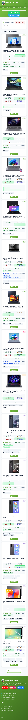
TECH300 (7, 147)
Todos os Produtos (7, 706)
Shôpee (6, 653)
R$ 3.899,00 (16, 145)
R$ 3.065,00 (17, 318)
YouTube (6, 687)
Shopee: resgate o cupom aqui (11, 230)
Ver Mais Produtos (15, 671)
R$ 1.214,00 (17, 527)
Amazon (6, 145)
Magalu (5, 69)
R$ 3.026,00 (17, 228)
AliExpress (6, 62)
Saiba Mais (14, 73)
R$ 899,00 (17, 613)
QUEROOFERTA (8, 106)
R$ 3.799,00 (17, 104)
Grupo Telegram (14, 15)
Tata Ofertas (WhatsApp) (8, 695)
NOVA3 (6, 187)
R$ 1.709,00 (17, 570)
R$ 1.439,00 (17, 442)
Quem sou (5, 704)
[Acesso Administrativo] (2, 718)
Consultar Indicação (7, 708)
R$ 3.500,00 (16, 273)
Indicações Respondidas (8, 710)
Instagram (13, 687)
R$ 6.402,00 (17, 361)
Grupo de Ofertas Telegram (9, 699)
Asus (5, 358)
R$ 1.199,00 (16, 487)
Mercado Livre (7, 104)
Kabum (11, 193)
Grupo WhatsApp (14, 12)
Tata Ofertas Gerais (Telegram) (10, 693)
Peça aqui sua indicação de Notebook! (14, 10)
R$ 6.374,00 (17, 358)
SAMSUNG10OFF (8, 572)
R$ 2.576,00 (17, 653)
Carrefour (12, 449)
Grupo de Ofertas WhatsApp (9, 697)
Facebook (21, 687)
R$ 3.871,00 (17, 185)
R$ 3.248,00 (17, 268)
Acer (5, 407)
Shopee (6, 228)
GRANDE (7, 64)
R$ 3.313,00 (16, 62)
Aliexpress (6, 273)
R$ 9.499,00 (17, 402)
